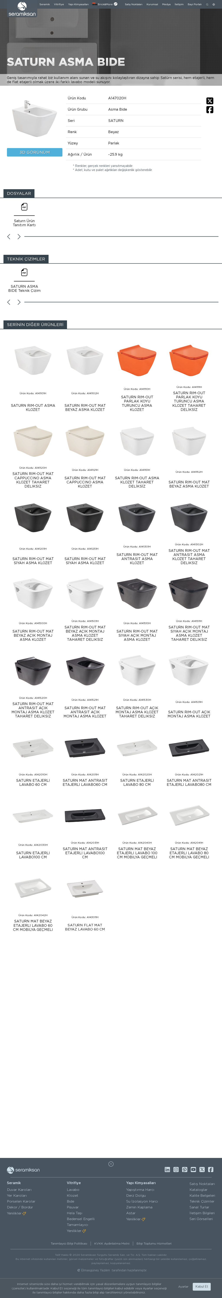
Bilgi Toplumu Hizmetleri (154, 1243)
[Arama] (207, 4)
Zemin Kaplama (139, 1207)
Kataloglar (198, 1190)
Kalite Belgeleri (202, 1195)
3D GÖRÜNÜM (35, 152)
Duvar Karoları (19, 1190)
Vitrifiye (59, 4)
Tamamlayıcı (77, 1225)
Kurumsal (152, 4)
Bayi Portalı (195, 4)
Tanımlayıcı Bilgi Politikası (69, 1243)
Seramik (44, 4)
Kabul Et (201, 1286)
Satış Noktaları (133, 4)
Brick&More (105, 4)
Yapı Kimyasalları (78, 4)
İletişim (179, 4)
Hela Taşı (74, 1213)
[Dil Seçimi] (213, 4)
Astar (130, 1213)
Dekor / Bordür (20, 1207)
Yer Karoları (17, 1195)
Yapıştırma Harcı (140, 1190)
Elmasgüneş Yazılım (95, 1270)
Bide (70, 1201)
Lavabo (73, 1190)
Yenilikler (14, 1213)
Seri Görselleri (201, 1219)
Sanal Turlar (199, 1207)
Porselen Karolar (21, 1201)
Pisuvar (73, 1207)
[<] (8, 236)
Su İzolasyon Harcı (142, 1201)
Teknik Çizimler (201, 1201)
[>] (19, 236)
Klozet (72, 1195)
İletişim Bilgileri (202, 1213)
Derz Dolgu (136, 1195)
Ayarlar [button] (183, 1286)
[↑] (111, 1164)
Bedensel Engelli (81, 1219)
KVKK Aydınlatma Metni (111, 1243)
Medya (166, 4)
